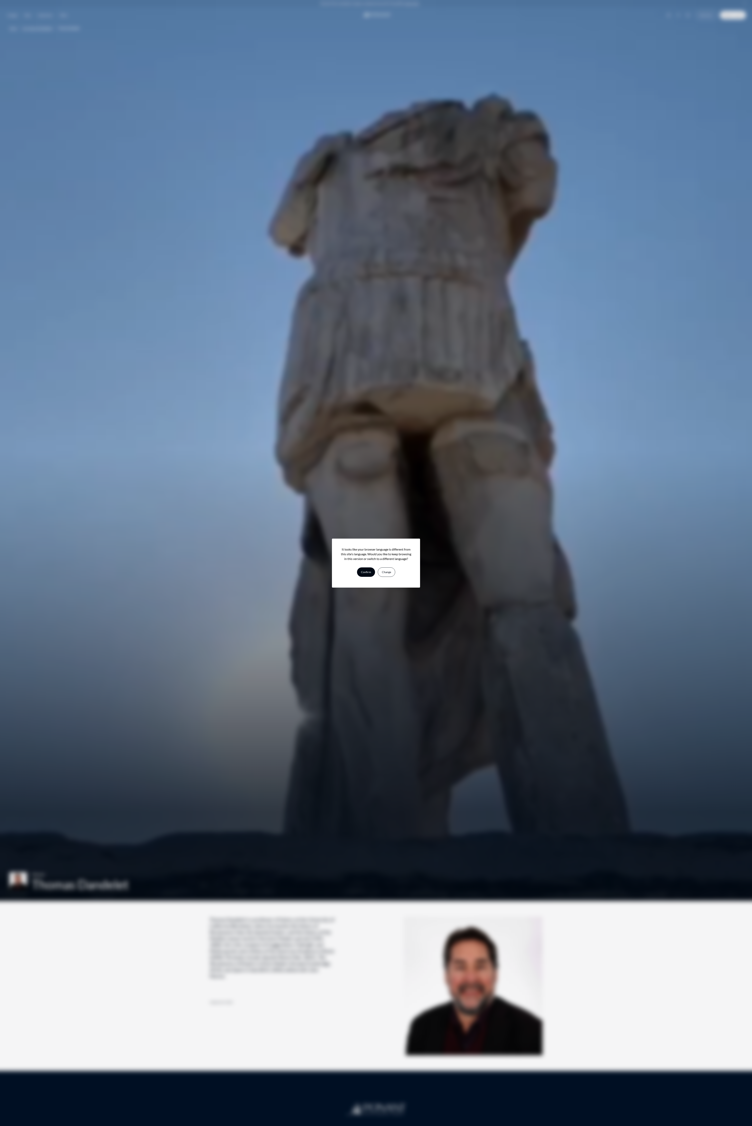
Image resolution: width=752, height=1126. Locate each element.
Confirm (366, 572)
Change (386, 572)
